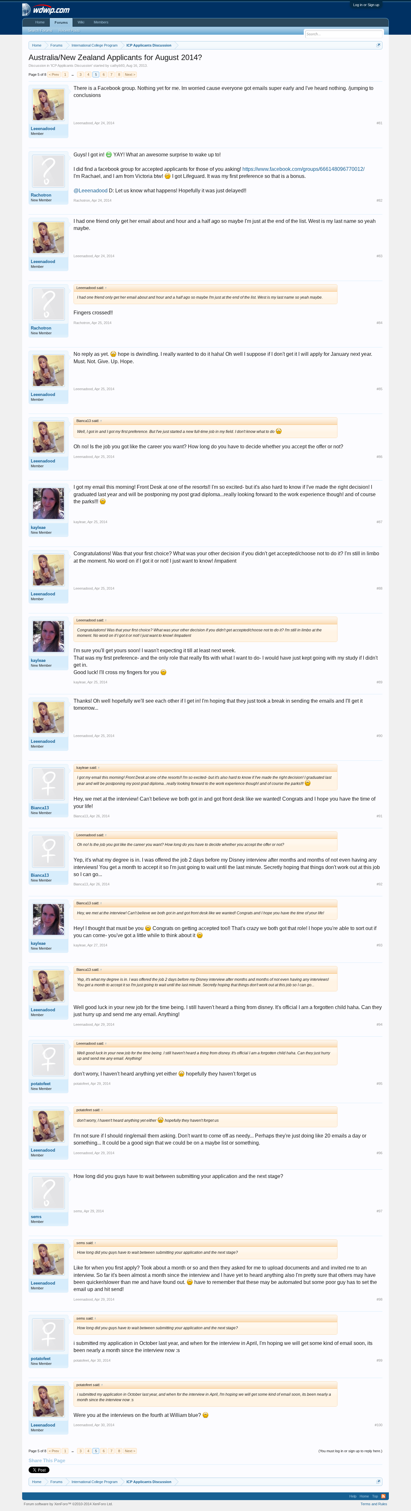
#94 (379, 1024)
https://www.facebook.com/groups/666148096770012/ (303, 169)
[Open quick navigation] (378, 45)
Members (101, 22)
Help (352, 1496)
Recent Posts (69, 30)
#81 (379, 123)
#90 (379, 736)
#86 (379, 457)
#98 (379, 1299)
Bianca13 (40, 807)
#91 (379, 816)
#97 (379, 1211)
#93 (379, 945)
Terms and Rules (374, 1504)
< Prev (54, 74)
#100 (378, 1425)
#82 (379, 200)
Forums (61, 22)
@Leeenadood (91, 190)
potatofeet (40, 1083)
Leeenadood (43, 128)
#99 (379, 1360)
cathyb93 (117, 65)
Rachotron (41, 195)
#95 (379, 1083)
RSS (383, 1496)
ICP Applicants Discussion (71, 65)
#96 (379, 1153)
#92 (379, 884)
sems (36, 1216)
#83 (379, 256)
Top (375, 1496)
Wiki (81, 22)
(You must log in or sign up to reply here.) (350, 1451)
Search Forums (40, 30)
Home (40, 22)
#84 (379, 323)
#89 (379, 682)
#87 (379, 522)
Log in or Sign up (366, 5)
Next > (130, 74)
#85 (379, 389)
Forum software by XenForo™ (68, 1504)
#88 (379, 588)
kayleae (38, 527)
